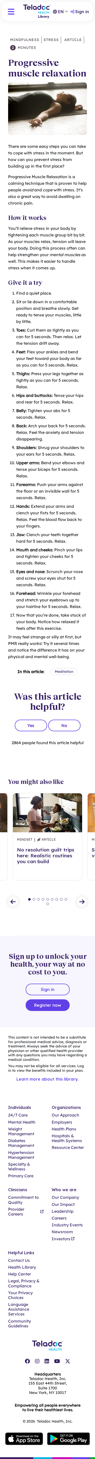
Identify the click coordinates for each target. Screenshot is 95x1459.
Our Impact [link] (63, 1204)
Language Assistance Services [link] (18, 1309)
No (64, 725)
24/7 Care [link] (18, 1115)
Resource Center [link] (68, 1147)
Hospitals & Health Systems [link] (67, 1138)
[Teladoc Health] (47, 1346)
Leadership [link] (62, 1211)
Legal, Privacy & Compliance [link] (24, 1283)
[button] (11, 12)
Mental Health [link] (21, 1122)
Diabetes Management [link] (21, 1143)
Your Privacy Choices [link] (20, 1295)
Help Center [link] (19, 1274)
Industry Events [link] (67, 1225)
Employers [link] (62, 1122)
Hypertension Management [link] (21, 1155)
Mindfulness (24, 39)
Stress (51, 39)
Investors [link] (61, 1239)
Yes (30, 725)
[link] (27, 1361)
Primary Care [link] (20, 1175)
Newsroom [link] (62, 1231)
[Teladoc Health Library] (37, 11)
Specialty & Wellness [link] (19, 1166)
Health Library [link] (22, 1267)
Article (72, 39)
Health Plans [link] (64, 1129)
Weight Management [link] (21, 1131)
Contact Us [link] (19, 1260)
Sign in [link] (82, 11)
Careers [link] (59, 1218)
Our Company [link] (65, 1197)
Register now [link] (47, 1005)
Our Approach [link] (65, 1115)
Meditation (64, 671)
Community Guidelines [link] (19, 1323)
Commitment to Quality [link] (23, 1200)
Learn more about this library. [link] (47, 1079)
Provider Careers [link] (16, 1212)
